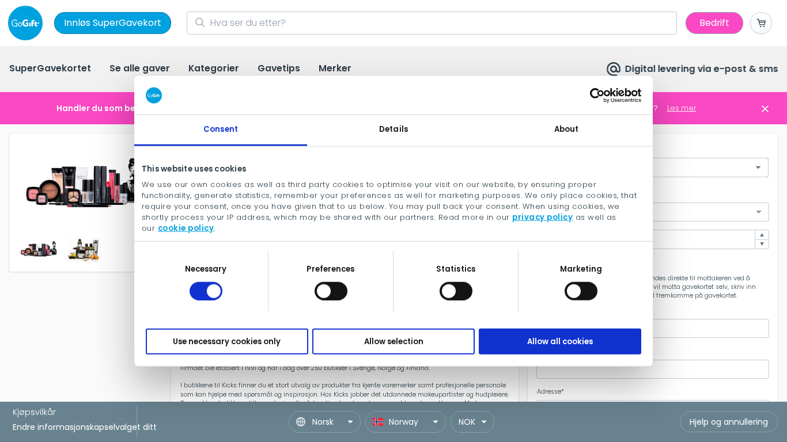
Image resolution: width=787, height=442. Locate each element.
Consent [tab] (220, 129)
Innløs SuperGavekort (112, 22)
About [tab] (566, 129)
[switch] (331, 290)
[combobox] (653, 212)
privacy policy (542, 216)
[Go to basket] (761, 23)
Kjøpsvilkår (34, 412)
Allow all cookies (560, 341)
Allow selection (393, 341)
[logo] (27, 23)
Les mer (682, 108)
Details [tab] (393, 129)
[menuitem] (50, 69)
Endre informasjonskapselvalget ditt (85, 427)
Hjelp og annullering (729, 422)
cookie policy (186, 227)
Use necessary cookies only (227, 341)
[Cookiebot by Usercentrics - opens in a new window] (590, 94)
